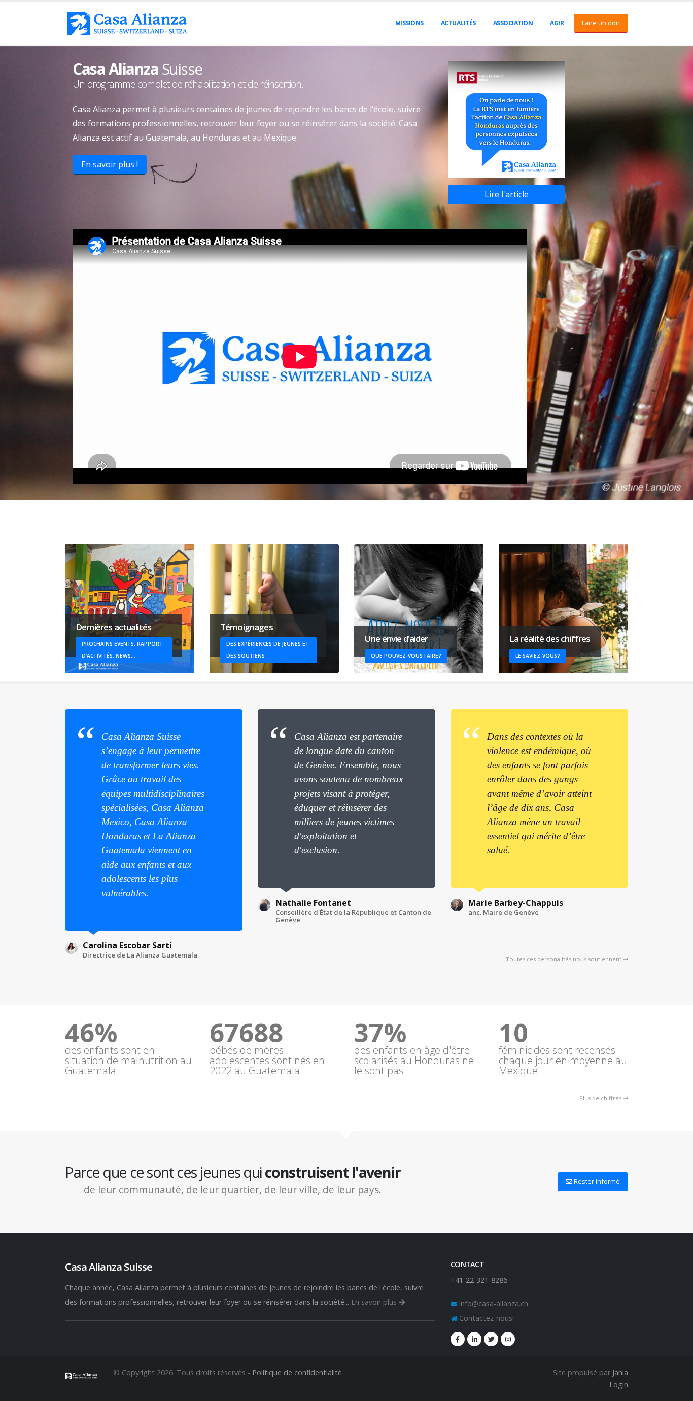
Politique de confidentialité (297, 1372)
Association (513, 23)
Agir (557, 23)
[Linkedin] (474, 1339)
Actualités (458, 23)
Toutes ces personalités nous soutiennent (564, 959)
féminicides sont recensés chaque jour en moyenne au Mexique (563, 1060)
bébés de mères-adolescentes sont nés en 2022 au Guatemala (267, 1060)
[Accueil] (81, 1373)
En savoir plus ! (109, 164)
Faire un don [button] (601, 22)
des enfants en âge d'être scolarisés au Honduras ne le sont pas (414, 1060)
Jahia (620, 1372)
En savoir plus (375, 1302)
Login (618, 1384)
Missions (409, 23)
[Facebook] (458, 1339)
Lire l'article (506, 194)
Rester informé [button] (596, 1181)
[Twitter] (491, 1339)
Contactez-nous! (485, 1318)
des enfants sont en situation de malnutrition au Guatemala (128, 1060)
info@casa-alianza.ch (492, 1303)
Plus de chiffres (601, 1098)
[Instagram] (508, 1339)
